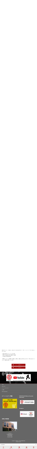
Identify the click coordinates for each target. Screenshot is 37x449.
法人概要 (3, 389)
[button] (18, 365)
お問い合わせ (3, 386)
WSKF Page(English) (4, 391)
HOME (3, 384)
